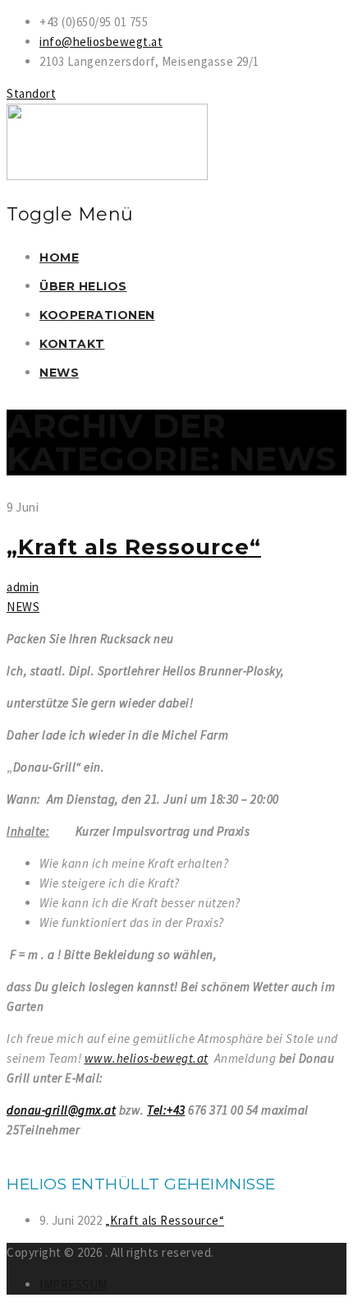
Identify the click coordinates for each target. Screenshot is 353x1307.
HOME (59, 257)
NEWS (23, 606)
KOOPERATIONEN (97, 315)
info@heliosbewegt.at (101, 41)
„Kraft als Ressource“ (134, 547)
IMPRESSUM (73, 1284)
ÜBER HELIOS (83, 286)
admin (23, 587)
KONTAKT (72, 343)
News (59, 372)
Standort (31, 93)
